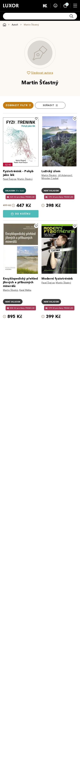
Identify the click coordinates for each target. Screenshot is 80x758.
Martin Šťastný (24, 179)
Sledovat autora (42, 72)
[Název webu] (11, 5)
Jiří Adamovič (65, 175)
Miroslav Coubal (49, 178)
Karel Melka (25, 290)
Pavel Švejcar (9, 179)
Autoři (15, 24)
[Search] (71, 16)
